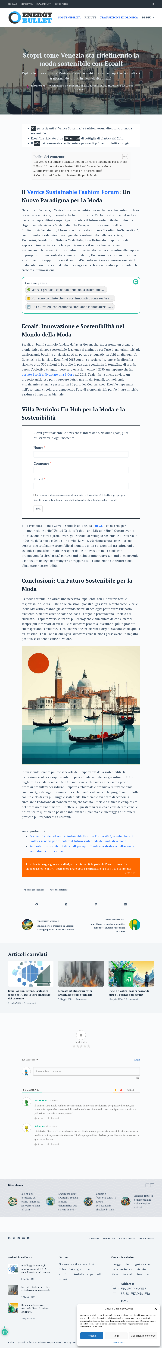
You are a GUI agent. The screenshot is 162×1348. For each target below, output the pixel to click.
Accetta (92, 1335)
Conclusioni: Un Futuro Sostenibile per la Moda (66, 175)
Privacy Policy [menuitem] (44, 4)
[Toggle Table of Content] (123, 156)
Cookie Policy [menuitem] (61, 4)
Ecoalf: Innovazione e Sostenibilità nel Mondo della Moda (73, 166)
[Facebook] (36, 904)
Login (137, 1059)
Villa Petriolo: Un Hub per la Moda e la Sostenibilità (69, 171)
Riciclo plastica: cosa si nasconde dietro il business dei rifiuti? (35, 1308)
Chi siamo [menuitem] (13, 4)
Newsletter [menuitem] (27, 4)
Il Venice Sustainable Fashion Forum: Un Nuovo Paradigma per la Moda (81, 161)
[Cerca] (153, 4)
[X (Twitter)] (66, 904)
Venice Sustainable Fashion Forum (73, 192)
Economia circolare (80, 86)
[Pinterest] (96, 904)
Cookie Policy (119, 1342)
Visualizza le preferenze (143, 1335)
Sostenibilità (99, 86)
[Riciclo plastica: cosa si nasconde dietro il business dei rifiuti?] (131, 974)
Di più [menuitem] (146, 17)
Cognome (41, 463)
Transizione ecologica (120, 86)
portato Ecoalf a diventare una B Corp (48, 374)
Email (38, 479)
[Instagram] (19, 1238)
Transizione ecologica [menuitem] (119, 17)
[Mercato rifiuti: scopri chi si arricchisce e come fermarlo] (81, 974)
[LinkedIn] (125, 904)
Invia (38, 508)
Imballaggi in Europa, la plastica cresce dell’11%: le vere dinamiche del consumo (29, 994)
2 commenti (81, 89)
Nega (116, 1335)
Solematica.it (68, 1264)
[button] (155, 1308)
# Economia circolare (34, 889)
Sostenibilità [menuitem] (69, 17)
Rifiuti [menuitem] (90, 17)
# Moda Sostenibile (59, 889)
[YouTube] (28, 1238)
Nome (38, 447)
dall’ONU (99, 526)
